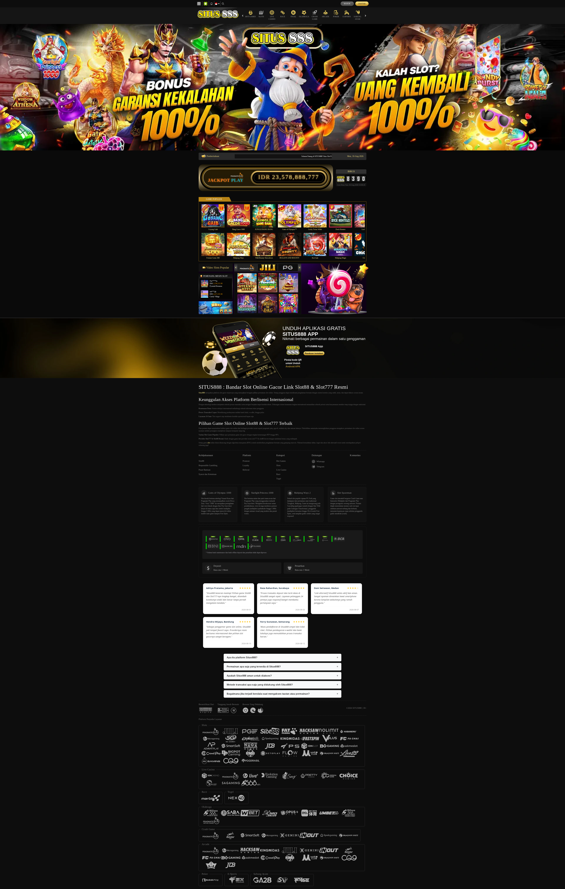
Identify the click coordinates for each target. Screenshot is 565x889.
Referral (246, 470)
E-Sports (347, 17)
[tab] (247, 267)
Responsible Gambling (208, 465)
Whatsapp (320, 461)
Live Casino (272, 18)
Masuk (347, 4)
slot (208, 443)
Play (237, 180)
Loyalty (246, 465)
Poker (336, 17)
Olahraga (304, 17)
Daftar (361, 4)
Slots (261, 17)
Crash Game (315, 18)
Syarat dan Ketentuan (207, 474)
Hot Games (250, 17)
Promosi (246, 461)
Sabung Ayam (357, 18)
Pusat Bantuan (204, 470)
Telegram (320, 467)
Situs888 (202, 393)
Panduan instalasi (314, 353)
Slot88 (201, 461)
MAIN (215, 216)
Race (282, 17)
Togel (293, 17)
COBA (249, 280)
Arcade (325, 17)
